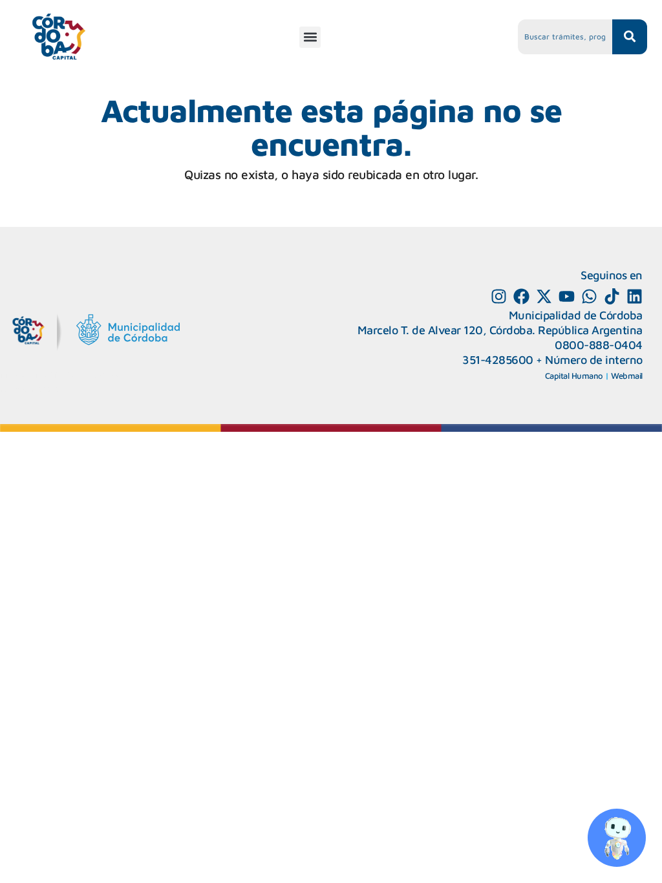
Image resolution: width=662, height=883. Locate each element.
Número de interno (594, 360)
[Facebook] (521, 296)
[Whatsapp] (589, 296)
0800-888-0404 (599, 345)
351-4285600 (497, 360)
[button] (310, 37)
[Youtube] (566, 296)
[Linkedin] (634, 296)
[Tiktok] (612, 296)
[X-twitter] (544, 296)
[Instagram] (498, 296)
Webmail (627, 375)
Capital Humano (574, 375)
